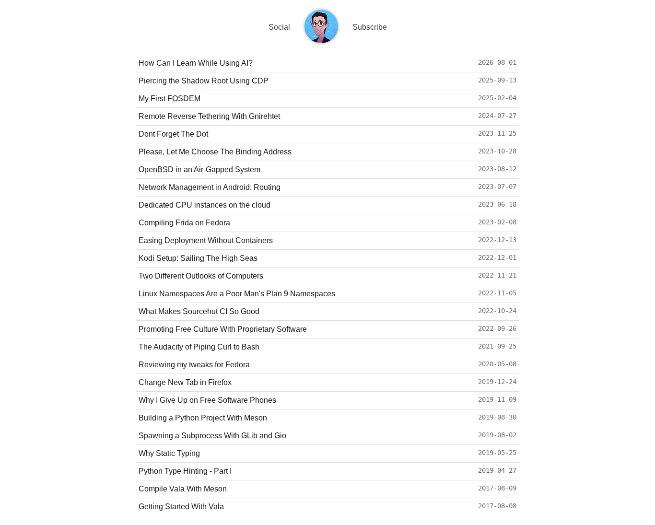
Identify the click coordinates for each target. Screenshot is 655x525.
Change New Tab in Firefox (185, 382)
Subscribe (369, 27)
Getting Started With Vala (181, 506)
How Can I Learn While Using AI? (196, 63)
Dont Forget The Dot (173, 134)
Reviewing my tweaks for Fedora (194, 365)
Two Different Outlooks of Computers (201, 276)
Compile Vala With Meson (183, 489)
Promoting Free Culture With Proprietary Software (223, 329)
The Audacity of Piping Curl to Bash (199, 347)
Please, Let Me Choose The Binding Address (215, 152)
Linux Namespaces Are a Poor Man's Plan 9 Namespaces (237, 294)
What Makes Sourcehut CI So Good (199, 311)
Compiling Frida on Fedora (184, 223)
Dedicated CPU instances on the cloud (204, 205)
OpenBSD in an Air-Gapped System (199, 169)
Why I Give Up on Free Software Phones (207, 400)
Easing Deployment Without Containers (206, 240)
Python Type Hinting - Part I (185, 471)
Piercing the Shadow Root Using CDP (204, 81)
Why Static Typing (169, 453)
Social (279, 27)
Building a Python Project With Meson (203, 418)
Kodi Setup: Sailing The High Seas (198, 258)
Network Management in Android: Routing (210, 187)
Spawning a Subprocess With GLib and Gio (212, 436)
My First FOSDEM (169, 98)
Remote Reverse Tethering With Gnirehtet (209, 116)
